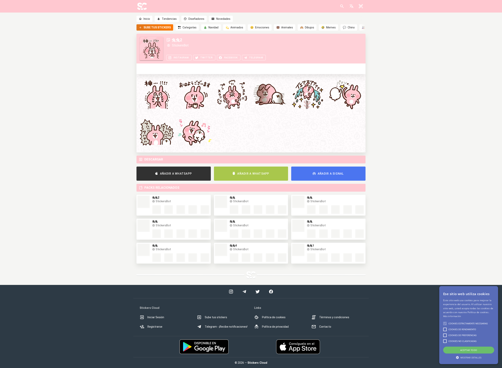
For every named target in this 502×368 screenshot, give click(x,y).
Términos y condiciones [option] (334, 317)
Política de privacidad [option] (275, 326)
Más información (452, 316)
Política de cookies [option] (274, 317)
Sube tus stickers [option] (216, 317)
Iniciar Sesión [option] (155, 317)
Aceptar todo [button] (468, 350)
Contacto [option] (325, 326)
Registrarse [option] (154, 326)
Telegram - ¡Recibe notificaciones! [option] (226, 326)
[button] (351, 6)
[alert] (468, 325)
